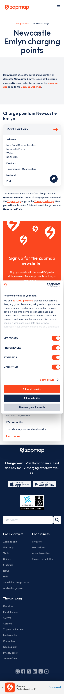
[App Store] (19, 484)
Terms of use (10, 658)
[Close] (2, 687)
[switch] (56, 347)
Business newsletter (42, 559)
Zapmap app (14, 201)
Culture (7, 617)
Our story (8, 606)
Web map (8, 547)
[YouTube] (46, 671)
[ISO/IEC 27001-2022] (32, 502)
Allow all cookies (32, 389)
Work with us (39, 547)
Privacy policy (10, 652)
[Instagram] (18, 671)
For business (41, 534)
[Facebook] (23, 671)
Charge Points (22, 23)
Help (5, 576)
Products (37, 541)
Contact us (9, 641)
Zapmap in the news (14, 629)
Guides (7, 559)
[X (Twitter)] (29, 671)
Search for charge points (16, 582)
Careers (7, 623)
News (6, 570)
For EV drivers (13, 534)
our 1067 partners (23, 300)
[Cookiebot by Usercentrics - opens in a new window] (46, 285)
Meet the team (11, 611)
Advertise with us (41, 553)
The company (13, 598)
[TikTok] (41, 671)
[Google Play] (44, 484)
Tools (6, 553)
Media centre (10, 635)
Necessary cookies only (32, 407)
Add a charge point (13, 588)
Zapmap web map (31, 86)
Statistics (8, 564)
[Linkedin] (35, 671)
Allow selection (32, 398)
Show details (47, 379)
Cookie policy (10, 646)
